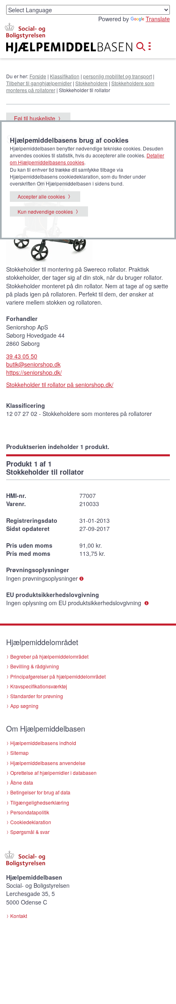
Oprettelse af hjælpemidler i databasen (53, 772)
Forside (37, 76)
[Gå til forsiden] (58, 47)
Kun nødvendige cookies (45, 211)
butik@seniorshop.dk (33, 364)
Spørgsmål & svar (30, 831)
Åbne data (21, 782)
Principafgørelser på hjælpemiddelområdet (58, 676)
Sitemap (19, 752)
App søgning (24, 705)
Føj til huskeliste (34, 118)
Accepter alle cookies (41, 196)
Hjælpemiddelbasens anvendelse (48, 762)
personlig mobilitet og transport (117, 76)
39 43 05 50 (21, 356)
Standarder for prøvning (36, 695)
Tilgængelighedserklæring (39, 802)
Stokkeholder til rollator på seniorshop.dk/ (59, 384)
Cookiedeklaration (30, 821)
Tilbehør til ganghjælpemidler (39, 83)
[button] (143, 45)
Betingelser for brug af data (40, 792)
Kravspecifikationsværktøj (38, 686)
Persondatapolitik (29, 812)
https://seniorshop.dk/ (34, 372)
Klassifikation (64, 76)
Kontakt (18, 915)
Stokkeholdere (91, 83)
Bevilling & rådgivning (34, 666)
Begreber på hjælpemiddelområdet (49, 656)
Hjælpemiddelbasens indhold (43, 742)
